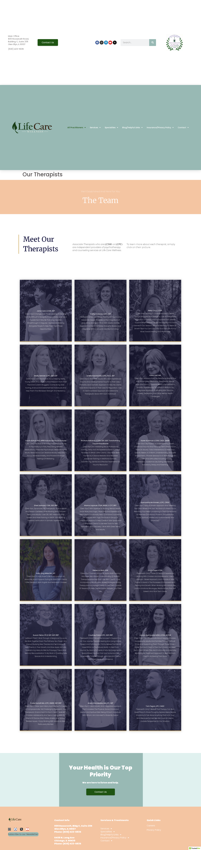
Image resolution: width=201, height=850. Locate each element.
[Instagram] (102, 42)
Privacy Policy (154, 830)
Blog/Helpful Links (131, 127)
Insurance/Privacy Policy (159, 127)
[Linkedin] (106, 42)
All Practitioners (75, 127)
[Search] (152, 42)
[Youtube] (110, 42)
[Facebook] (97, 42)
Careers (151, 825)
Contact (182, 127)
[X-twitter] (115, 42)
